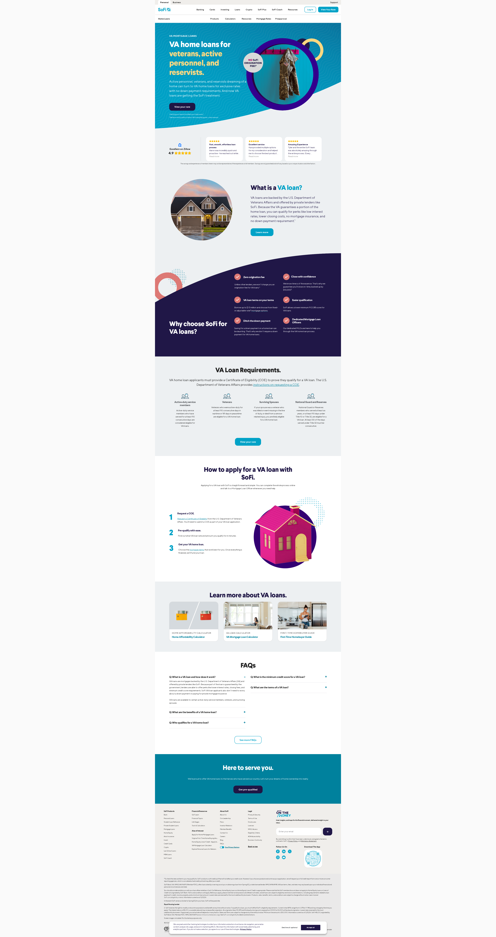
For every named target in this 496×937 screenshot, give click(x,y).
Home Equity (168, 833)
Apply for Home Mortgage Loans (203, 835)
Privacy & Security (254, 815)
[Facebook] (278, 851)
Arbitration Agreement (308, 841)
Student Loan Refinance (172, 822)
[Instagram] (278, 857)
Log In (310, 9)
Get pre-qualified (248, 789)
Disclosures (252, 822)
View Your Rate (328, 9)
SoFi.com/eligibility (230, 915)
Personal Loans (169, 818)
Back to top (253, 846)
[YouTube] (284, 857)
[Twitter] (290, 851)
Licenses (251, 826)
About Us (223, 815)
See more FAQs (248, 740)
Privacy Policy (293, 841)
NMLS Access (253, 829)
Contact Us (224, 833)
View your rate (182, 106)
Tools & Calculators (198, 826)
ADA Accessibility (254, 836)
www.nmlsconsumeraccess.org (208, 915)
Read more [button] (214, 156)
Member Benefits (226, 829)
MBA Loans (168, 854)
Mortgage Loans (169, 829)
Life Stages (195, 822)
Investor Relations (226, 826)
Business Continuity (255, 840)
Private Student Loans (171, 826)
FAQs (222, 844)
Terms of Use (252, 818)
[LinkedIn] (284, 851)
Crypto (166, 847)
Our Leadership (225, 818)
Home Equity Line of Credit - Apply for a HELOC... (206, 842)
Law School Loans (170, 851)
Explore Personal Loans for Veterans (204, 849)
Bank (165, 815)
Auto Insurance (169, 836)
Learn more (262, 232)
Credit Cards (168, 844)
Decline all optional (290, 927)
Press (222, 822)
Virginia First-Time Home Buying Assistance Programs (206, 838)
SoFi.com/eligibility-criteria (173, 897)
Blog (221, 840)
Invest (166, 840)
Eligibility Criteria (254, 833)
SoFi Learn (195, 815)
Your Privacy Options (232, 847)
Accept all (311, 927)
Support (334, 2)
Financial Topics (197, 818)
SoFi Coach (168, 858)
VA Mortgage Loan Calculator (202, 845)
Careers (222, 836)
